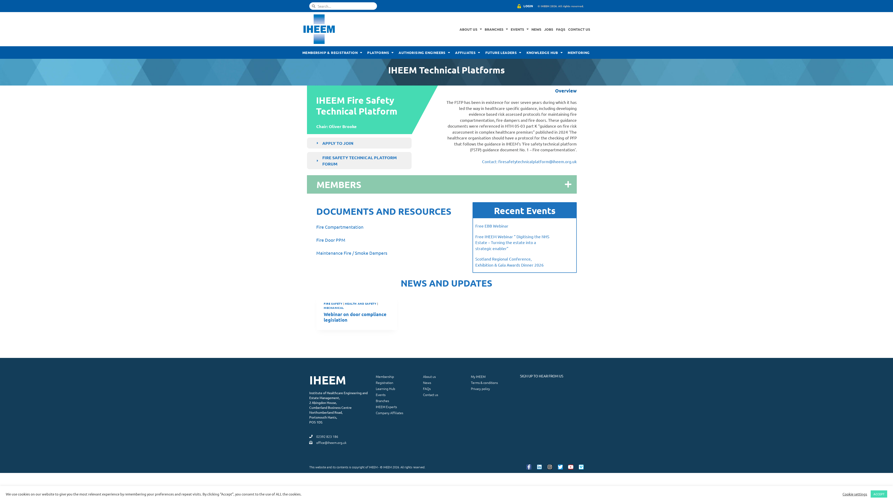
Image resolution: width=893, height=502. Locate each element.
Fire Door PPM (330, 240)
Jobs (548, 29)
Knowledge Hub (542, 52)
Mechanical (334, 308)
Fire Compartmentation (339, 227)
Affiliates (465, 52)
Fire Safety (333, 303)
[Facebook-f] (528, 467)
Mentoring (579, 52)
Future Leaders (501, 52)
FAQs (560, 29)
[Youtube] (570, 467)
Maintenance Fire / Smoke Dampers (351, 253)
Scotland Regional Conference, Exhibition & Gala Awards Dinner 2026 (509, 261)
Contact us (579, 29)
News (536, 29)
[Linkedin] (539, 467)
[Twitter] (560, 467)
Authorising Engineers (422, 52)
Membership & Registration (330, 52)
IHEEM (327, 380)
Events (517, 29)
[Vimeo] (581, 467)
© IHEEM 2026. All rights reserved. (561, 6)
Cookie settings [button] (855, 494)
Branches (494, 29)
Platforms (378, 52)
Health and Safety (360, 303)
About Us (468, 29)
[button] (442, 184)
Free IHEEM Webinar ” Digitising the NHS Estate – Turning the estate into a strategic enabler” (512, 242)
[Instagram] (549, 467)
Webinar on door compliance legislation (355, 317)
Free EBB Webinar (491, 225)
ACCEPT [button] (878, 494)
